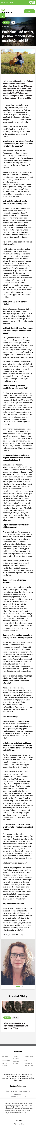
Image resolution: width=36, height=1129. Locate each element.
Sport (26, 1060)
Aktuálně (6, 22)
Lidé (13, 22)
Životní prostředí (16, 1057)
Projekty (15, 1017)
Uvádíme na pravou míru (28, 1064)
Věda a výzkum (4, 1064)
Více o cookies (19, 1124)
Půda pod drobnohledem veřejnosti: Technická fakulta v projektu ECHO (16, 1025)
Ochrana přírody (16, 1062)
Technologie (28, 1057)
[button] (2, 15)
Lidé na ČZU (6, 1060)
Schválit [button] (19, 1120)
